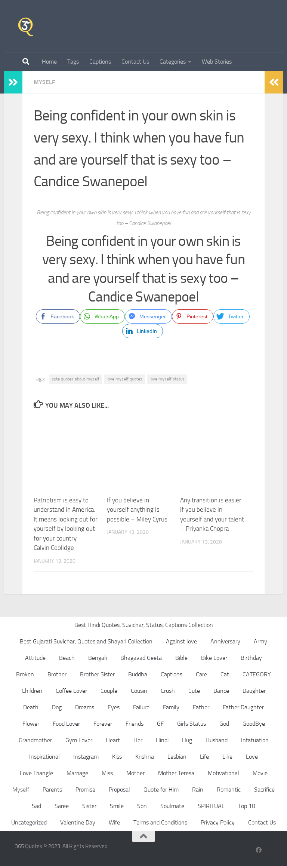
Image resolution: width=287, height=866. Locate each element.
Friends (135, 723)
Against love (181, 641)
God (224, 723)
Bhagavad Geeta (141, 657)
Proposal (119, 789)
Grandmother (35, 740)
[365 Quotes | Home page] (25, 26)
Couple (109, 690)
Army (260, 641)
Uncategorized (29, 822)
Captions (100, 61)
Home (49, 61)
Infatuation (255, 740)
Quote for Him (161, 789)
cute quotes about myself (75, 379)
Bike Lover (214, 657)
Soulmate (172, 806)
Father (201, 707)
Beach (67, 657)
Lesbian (176, 756)
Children (32, 690)
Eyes (114, 707)
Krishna (144, 756)
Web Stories (217, 61)
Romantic (229, 789)
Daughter (254, 690)
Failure (141, 707)
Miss (107, 773)
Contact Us (135, 61)
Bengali (97, 657)
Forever (102, 723)
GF (160, 723)
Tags (73, 61)
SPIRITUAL (211, 806)
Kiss (117, 756)
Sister (89, 806)
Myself (44, 82)
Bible (181, 657)
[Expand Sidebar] (13, 82)
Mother (135, 773)
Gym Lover (78, 740)
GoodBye (254, 723)
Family (171, 707)
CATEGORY (257, 674)
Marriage (77, 773)
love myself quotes (124, 379)
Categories (173, 61)
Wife (114, 822)
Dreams (84, 707)
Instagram (86, 756)
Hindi (162, 740)
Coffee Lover (71, 690)
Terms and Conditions (160, 822)
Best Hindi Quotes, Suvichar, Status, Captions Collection (143, 624)
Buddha (137, 674)
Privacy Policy (218, 822)
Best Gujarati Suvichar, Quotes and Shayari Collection (86, 641)
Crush (168, 690)
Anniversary (225, 641)
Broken (25, 674)
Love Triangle (36, 773)
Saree (62, 806)
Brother (57, 674)
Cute (194, 690)
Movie (260, 773)
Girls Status (191, 723)
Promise (85, 789)
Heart (113, 740)
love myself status (167, 379)
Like (227, 756)
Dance (221, 690)
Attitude (35, 657)
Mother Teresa (176, 773)
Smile (117, 806)
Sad (36, 806)
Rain (197, 789)
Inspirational (44, 756)
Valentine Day (77, 822)
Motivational (223, 773)
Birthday (251, 657)
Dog (57, 707)
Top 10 (246, 806)
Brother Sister (97, 674)
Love (252, 756)
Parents (52, 789)
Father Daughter (243, 707)
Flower (30, 723)
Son (142, 806)
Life (204, 756)
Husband (217, 740)
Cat (224, 674)
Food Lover (66, 723)
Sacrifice (264, 789)
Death (30, 707)
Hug (187, 740)
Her (137, 740)
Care (201, 674)
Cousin (139, 690)
